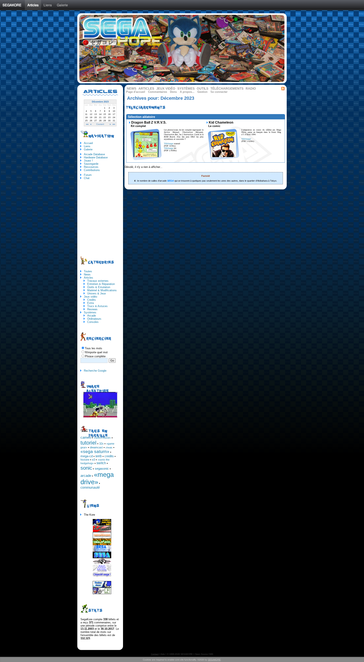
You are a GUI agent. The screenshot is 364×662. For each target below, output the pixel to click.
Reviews (92, 309)
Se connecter (219, 91)
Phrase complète (95, 356)
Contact (155, 654)
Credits (91, 299)
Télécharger (168, 143)
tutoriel (88, 443)
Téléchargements (227, 88)
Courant (100, 124)
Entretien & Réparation (101, 284)
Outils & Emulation (98, 287)
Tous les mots (93, 348)
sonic (86, 468)
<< (87, 124)
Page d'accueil (135, 91)
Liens (48, 5)
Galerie (62, 5)
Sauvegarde (91, 163)
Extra (90, 303)
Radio (251, 88)
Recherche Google (95, 370)
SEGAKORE (12, 5)
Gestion (202, 91)
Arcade (91, 315)
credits (109, 456)
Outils (202, 88)
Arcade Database (94, 154)
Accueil (88, 143)
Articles (33, 5)
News (131, 88)
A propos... (187, 91)
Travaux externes (97, 280)
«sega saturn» (94, 451)
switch (101, 463)
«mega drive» (97, 478)
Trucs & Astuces (97, 306)
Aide (163, 654)
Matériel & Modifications (102, 290)
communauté (90, 487)
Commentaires (157, 91)
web (98, 456)
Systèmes (186, 88)
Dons (173, 91)
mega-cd (86, 456)
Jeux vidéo (165, 88)
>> (113, 124)
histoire (84, 459)
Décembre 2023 (100, 101)
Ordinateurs (94, 318)
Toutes (88, 271)
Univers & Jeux (96, 293)
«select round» (102, 437)
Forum (88, 175)
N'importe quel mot (96, 352)
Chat (87, 178)
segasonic (102, 468)
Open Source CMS (204, 654)
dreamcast (96, 447)
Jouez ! (88, 160)
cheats (109, 447)
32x (101, 443)
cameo (85, 437)
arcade (85, 475)
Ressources (91, 167)
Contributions (92, 170)
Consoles (93, 322)
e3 (93, 459)
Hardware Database (96, 157)
